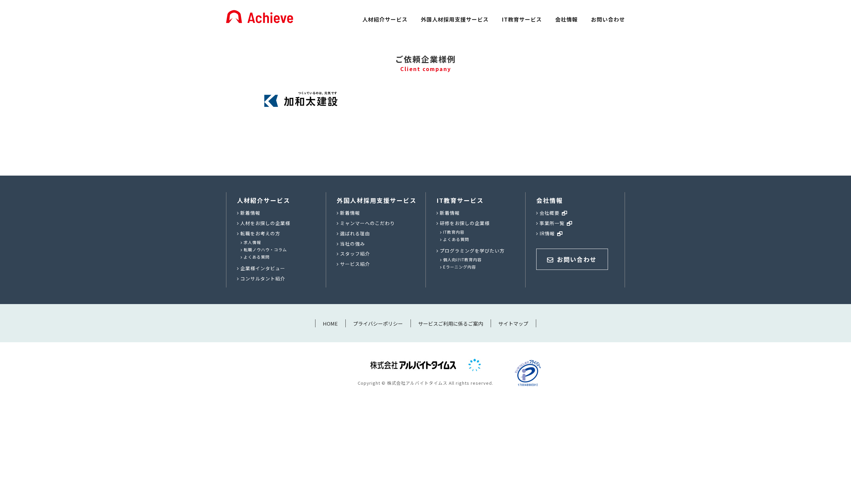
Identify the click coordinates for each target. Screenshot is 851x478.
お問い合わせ (608, 19)
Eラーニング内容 (459, 267)
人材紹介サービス (385, 19)
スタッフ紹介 (355, 253)
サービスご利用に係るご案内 (450, 323)
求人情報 (252, 242)
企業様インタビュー (262, 268)
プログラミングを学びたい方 (472, 250)
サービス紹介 (355, 264)
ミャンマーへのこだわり (367, 223)
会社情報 (566, 19)
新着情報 (250, 212)
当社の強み (352, 243)
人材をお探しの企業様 (265, 223)
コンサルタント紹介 (262, 278)
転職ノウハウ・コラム (265, 249)
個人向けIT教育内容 (462, 259)
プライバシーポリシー (378, 323)
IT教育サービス (522, 19)
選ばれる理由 (355, 233)
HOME (330, 323)
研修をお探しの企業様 (465, 223)
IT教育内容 (453, 232)
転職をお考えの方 (260, 233)
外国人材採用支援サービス (455, 19)
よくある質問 (257, 257)
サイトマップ (513, 323)
